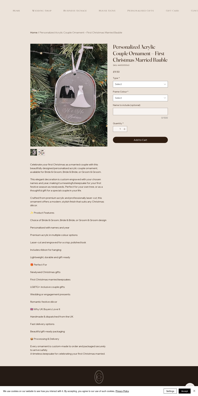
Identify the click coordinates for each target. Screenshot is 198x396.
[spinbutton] (120, 129)
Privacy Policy (122, 391)
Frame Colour (120, 91)
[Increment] (125, 129)
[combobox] (140, 84)
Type (116, 78)
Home (33, 32)
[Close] (194, 391)
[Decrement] (115, 129)
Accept (184, 391)
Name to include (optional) (126, 105)
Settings (170, 391)
